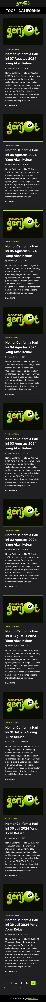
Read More (11, 105)
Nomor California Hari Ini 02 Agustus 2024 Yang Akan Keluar (21, 539)
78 (14, 988)
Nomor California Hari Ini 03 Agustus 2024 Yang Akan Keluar (21, 443)
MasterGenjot (12, 68)
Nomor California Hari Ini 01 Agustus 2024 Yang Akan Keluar (21, 636)
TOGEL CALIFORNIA (12, 49)
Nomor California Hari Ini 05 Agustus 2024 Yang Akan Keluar (21, 251)
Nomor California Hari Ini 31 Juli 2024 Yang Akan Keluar (21, 732)
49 (27, 983)
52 (5, 988)
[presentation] (23, 31)
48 (20, 983)
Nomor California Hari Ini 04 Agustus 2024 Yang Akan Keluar (21, 347)
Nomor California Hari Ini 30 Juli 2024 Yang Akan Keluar (21, 828)
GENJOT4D (33, 998)
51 (39, 983)
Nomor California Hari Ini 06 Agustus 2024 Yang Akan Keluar (21, 154)
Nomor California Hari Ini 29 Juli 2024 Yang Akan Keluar (21, 924)
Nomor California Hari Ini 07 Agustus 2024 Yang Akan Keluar (21, 58)
